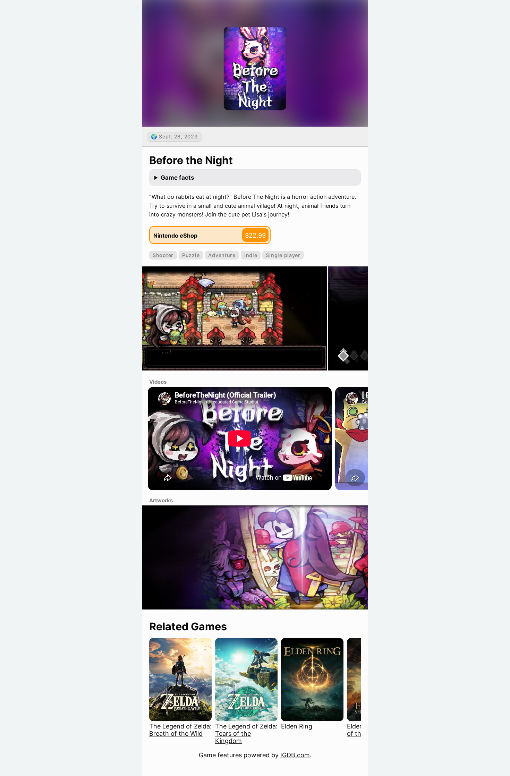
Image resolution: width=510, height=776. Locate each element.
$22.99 (255, 235)
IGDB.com (295, 755)
